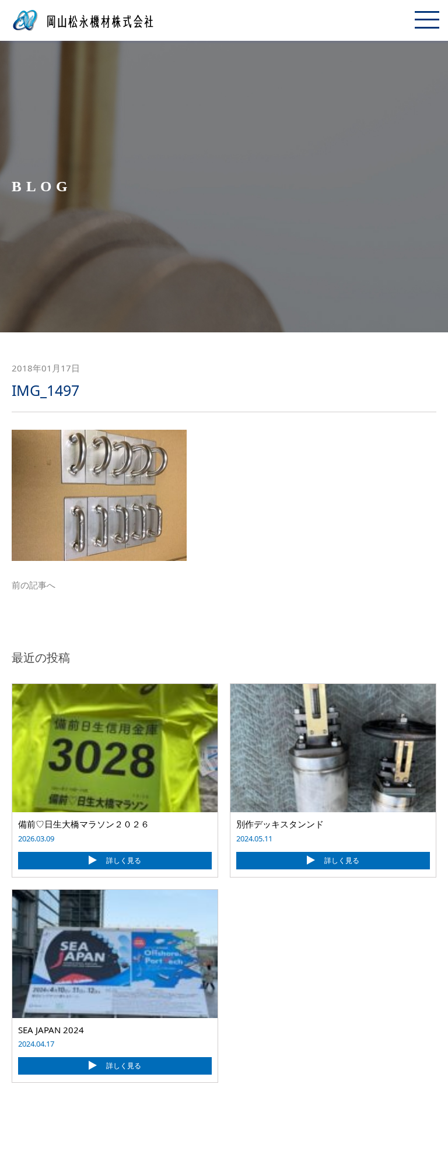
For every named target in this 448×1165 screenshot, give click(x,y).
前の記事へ (33, 585)
